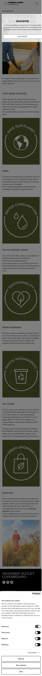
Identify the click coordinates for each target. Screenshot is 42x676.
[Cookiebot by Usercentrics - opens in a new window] (32, 594)
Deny (21, 671)
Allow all (21, 659)
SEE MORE (22, 36)
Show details (32, 652)
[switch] (38, 632)
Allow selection (21, 665)
